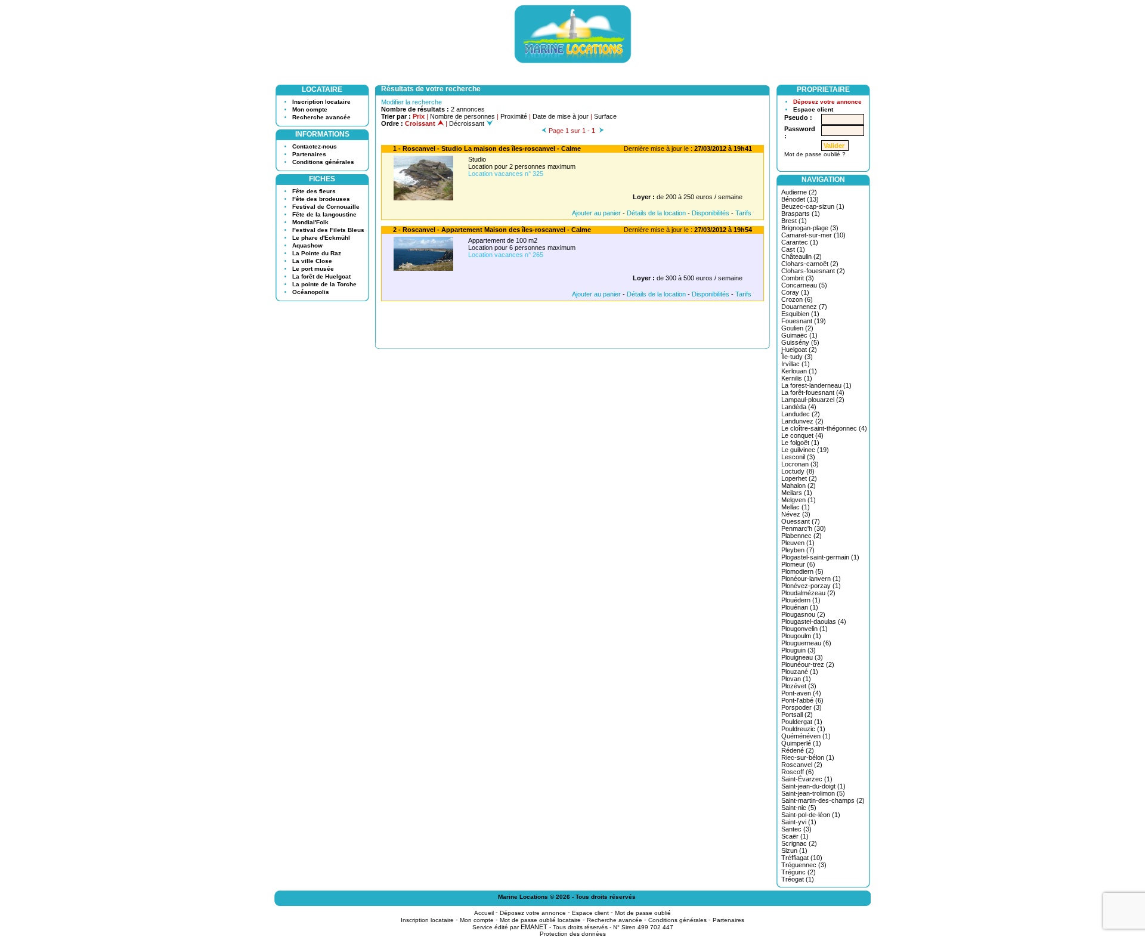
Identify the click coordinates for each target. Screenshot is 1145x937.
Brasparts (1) (800, 213)
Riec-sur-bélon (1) (807, 757)
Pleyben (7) (798, 549)
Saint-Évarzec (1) (807, 779)
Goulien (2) (797, 328)
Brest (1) (794, 220)
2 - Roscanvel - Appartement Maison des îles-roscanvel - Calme (492, 229)
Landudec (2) (800, 414)
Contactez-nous (314, 146)
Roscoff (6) (797, 771)
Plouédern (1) (801, 600)
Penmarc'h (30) (803, 528)
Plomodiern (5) (802, 571)
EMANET (534, 926)
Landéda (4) (798, 406)
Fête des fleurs (314, 191)
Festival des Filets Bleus (328, 230)
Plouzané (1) (799, 671)
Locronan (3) (800, 464)
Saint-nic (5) (798, 807)
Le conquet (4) (802, 435)
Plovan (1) (796, 678)
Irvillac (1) (795, 363)
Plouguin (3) (798, 650)
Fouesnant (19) (803, 320)
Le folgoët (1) (800, 442)
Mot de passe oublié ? (815, 154)
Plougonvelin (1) (804, 628)
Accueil (484, 913)
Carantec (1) (799, 242)
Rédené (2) (797, 750)
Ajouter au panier (596, 213)
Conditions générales (323, 162)
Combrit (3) (797, 278)
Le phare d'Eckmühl (321, 237)
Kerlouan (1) (799, 371)
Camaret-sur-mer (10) (813, 235)
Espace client (813, 109)
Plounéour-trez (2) (807, 664)
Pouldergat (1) (801, 721)
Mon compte (309, 109)
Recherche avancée (321, 117)
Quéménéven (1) (806, 736)
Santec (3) (796, 829)
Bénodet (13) (800, 199)
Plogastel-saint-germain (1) (820, 557)
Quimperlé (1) (801, 743)
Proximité (513, 116)
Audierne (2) (799, 192)
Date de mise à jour (561, 116)
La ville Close (312, 261)
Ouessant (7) (800, 521)
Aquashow (307, 245)
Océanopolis (310, 292)
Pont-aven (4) (801, 693)
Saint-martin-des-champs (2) (823, 800)
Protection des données (573, 933)
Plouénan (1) (799, 607)
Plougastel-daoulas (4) (813, 621)
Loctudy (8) (798, 471)
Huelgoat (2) (799, 349)
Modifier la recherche (411, 102)
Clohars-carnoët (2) (809, 263)
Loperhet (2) (799, 478)
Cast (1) (793, 249)
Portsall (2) (797, 714)
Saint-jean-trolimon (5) (813, 793)
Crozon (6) (797, 299)
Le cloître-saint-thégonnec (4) (824, 428)
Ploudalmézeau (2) (808, 592)
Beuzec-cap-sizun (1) (812, 206)
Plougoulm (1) (801, 635)
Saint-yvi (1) (798, 821)
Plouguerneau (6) (806, 643)
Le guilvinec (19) (805, 449)
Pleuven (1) (798, 542)
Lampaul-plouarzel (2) (812, 399)
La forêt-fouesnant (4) (812, 392)
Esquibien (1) (800, 313)
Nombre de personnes (462, 116)
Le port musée (313, 268)
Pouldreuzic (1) (803, 728)
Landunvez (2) (802, 421)
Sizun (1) (794, 850)
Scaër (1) (795, 836)
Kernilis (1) (796, 378)
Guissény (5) (800, 342)
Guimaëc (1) (799, 335)
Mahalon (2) (798, 485)
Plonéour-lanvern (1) (811, 578)
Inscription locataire (321, 101)
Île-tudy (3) (797, 356)
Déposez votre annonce (827, 101)
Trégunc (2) (798, 872)
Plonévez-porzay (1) (811, 585)
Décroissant (467, 123)
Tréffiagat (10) (801, 857)
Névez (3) (795, 514)
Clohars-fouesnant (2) (813, 270)
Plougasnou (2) (803, 614)
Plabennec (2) (801, 535)
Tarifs (743, 213)
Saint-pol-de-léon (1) (810, 814)
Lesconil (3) (798, 456)
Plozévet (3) (798, 685)
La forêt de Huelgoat (321, 276)
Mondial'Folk (310, 222)
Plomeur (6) (798, 564)
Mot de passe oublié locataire (540, 920)
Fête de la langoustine (324, 214)
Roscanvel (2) (801, 764)
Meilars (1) (796, 492)
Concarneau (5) (804, 285)
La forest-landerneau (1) (816, 385)
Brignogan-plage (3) (809, 227)
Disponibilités (710, 213)
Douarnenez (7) (804, 306)
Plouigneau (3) (802, 657)
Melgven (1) (798, 499)
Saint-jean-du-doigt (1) (813, 786)
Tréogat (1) (797, 879)
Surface (605, 116)
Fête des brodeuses (321, 199)
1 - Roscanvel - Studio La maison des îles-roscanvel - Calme (487, 148)
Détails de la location (656, 213)
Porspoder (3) (801, 707)
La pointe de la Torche (324, 284)
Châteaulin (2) (801, 256)
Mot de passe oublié (643, 913)
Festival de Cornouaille (326, 206)
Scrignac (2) (799, 843)
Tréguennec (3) (804, 864)
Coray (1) (795, 292)
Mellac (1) (795, 507)
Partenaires (309, 154)
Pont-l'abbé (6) (802, 700)
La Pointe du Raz (316, 253)
